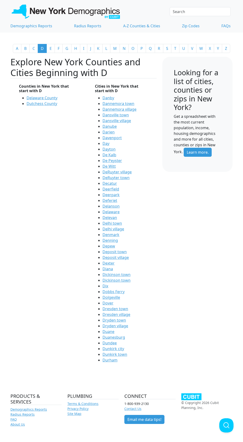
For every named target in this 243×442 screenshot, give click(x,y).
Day (106, 143)
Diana (108, 268)
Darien (109, 132)
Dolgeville (111, 297)
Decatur (110, 183)
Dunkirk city (113, 348)
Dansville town (116, 115)
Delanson (111, 206)
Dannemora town (118, 103)
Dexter (109, 263)
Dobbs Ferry (114, 291)
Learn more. (198, 152)
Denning (110, 240)
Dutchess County (42, 103)
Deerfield (111, 189)
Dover (108, 303)
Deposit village (116, 257)
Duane (108, 331)
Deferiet (110, 200)
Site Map (74, 413)
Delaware (111, 211)
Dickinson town (117, 274)
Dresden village (116, 314)
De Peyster (112, 160)
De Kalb (109, 154)
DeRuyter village (117, 172)
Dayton (109, 149)
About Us (17, 424)
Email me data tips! (144, 419)
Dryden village (115, 325)
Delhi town (112, 223)
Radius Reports (87, 26)
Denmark (111, 234)
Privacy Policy (78, 408)
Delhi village (113, 229)
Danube (110, 126)
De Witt (109, 166)
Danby (108, 97)
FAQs (226, 26)
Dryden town (114, 320)
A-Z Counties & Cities (141, 26)
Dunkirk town (115, 354)
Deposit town (115, 251)
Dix (105, 286)
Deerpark (111, 194)
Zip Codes (191, 26)
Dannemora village (119, 109)
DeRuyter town (116, 177)
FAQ (13, 419)
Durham (110, 360)
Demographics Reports (31, 26)
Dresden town (115, 308)
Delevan (110, 217)
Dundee (110, 343)
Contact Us (132, 408)
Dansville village (117, 120)
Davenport (112, 137)
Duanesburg (114, 337)
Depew (109, 246)
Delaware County (42, 97)
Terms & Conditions (82, 403)
